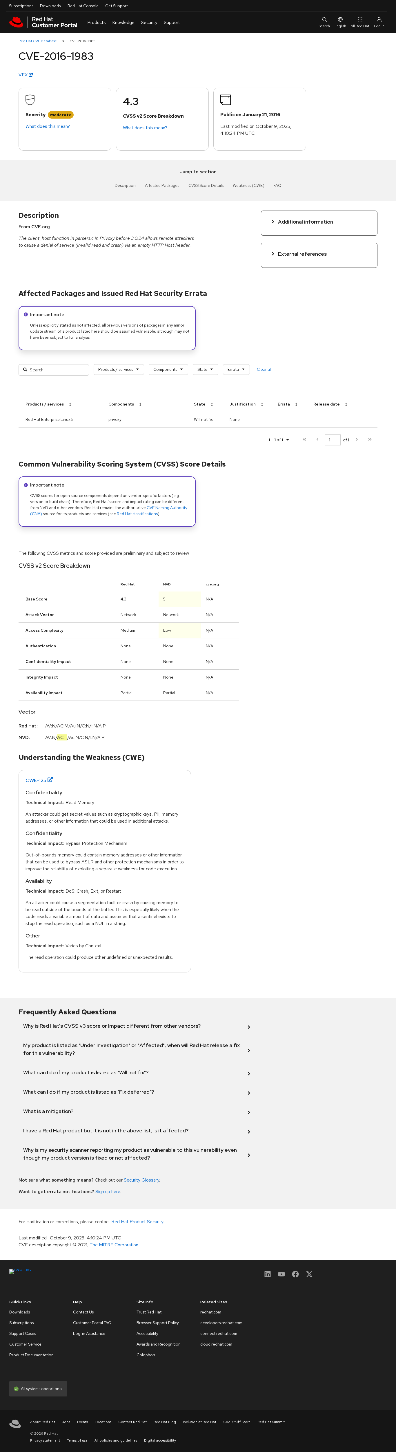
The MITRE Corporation (114, 1245)
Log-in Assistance (89, 1333)
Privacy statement (45, 1440)
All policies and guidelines (116, 1440)
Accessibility (147, 1333)
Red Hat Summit (271, 1422)
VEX (24, 75)
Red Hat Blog (165, 1422)
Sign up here (107, 1191)
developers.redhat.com (221, 1322)
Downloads (50, 5)
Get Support (116, 5)
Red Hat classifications (137, 513)
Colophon (146, 1354)
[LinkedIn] (267, 1276)
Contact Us (83, 1312)
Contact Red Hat (132, 1422)
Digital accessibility (160, 1440)
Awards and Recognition (159, 1344)
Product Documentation (31, 1354)
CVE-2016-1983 (82, 41)
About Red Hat (42, 1422)
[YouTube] (281, 1276)
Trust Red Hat (149, 1312)
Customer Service (25, 1344)
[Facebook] (295, 1276)
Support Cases (22, 1333)
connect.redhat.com (218, 1333)
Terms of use (77, 1440)
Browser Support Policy (158, 1322)
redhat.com (210, 1312)
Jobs (66, 1422)
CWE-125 (36, 780)
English (340, 26)
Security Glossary (141, 1180)
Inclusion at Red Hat (199, 1422)
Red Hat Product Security (137, 1222)
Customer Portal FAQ (92, 1322)
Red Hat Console (83, 5)
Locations (103, 1422)
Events (82, 1422)
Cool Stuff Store (236, 1422)
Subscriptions (21, 5)
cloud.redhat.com (216, 1344)
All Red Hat (360, 26)
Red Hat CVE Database (38, 41)
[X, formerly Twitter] (309, 1276)
